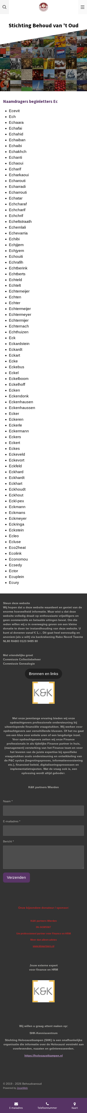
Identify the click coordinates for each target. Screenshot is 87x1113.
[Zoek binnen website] (4, 7)
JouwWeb (22, 1088)
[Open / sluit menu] (82, 7)
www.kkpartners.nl (43, 946)
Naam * (8, 801)
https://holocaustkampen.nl (43, 1055)
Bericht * (8, 841)
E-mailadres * (11, 821)
